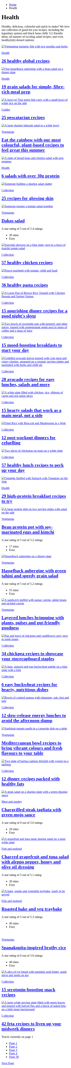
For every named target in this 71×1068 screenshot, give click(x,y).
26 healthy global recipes (26, 60)
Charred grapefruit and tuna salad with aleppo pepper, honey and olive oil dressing (35, 861)
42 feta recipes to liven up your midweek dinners (31, 1026)
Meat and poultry (12, 801)
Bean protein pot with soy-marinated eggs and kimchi (28, 529)
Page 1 (13, 1043)
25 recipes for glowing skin (27, 198)
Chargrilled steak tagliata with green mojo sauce (31, 812)
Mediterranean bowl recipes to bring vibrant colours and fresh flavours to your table (32, 748)
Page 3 (13, 1050)
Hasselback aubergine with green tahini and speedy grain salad (34, 573)
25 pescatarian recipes (23, 117)
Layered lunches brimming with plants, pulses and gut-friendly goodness (33, 622)
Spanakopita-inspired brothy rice (34, 947)
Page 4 (13, 1053)
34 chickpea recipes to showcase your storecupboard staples (32, 656)
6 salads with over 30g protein (30, 175)
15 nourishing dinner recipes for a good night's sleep (34, 313)
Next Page (8, 1063)
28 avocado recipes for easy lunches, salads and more (28, 382)
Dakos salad (13, 220)
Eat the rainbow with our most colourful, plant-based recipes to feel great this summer (33, 144)
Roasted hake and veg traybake (32, 908)
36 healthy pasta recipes (25, 285)
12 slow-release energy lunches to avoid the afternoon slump (34, 718)
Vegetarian (8, 131)
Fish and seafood (12, 848)
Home (12, 4)
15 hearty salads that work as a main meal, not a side (31, 413)
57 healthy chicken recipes (27, 262)
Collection (8, 190)
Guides (6, 109)
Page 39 (14, 1056)
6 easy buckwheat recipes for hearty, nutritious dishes (29, 687)
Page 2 (13, 1046)
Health (5, 52)
